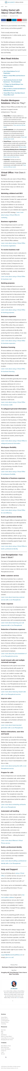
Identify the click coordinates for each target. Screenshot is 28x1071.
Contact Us (3, 1050)
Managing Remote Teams (7, 1039)
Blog (2, 1031)
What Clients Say (5, 1047)
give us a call (9, 957)
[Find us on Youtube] (12, 1057)
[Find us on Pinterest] (16, 1057)
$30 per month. (22, 147)
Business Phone (4, 1022)
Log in (2, 1052)
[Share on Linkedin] (14, 20)
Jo (17, 997)
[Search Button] (26, 2)
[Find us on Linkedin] (9, 1057)
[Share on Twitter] (8, 20)
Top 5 (6, 6)
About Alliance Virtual (6, 1045)
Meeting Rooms (4, 1019)
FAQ (2, 1033)
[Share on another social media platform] (24, 20)
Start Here (3, 1030)
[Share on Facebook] (3, 20)
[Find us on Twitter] (6, 1057)
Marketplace (4, 1034)
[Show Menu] (1, 2)
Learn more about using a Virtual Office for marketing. (12, 214)
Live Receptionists (5, 1020)
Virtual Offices (4, 1017)
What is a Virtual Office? (6, 1036)
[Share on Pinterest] (19, 20)
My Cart (3, 1053)
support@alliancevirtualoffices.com (12, 955)
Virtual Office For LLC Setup (7, 1038)
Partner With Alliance (5, 1049)
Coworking (3, 1023)
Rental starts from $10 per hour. (11, 157)
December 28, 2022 (14, 15)
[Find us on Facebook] (2, 1057)
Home (2, 6)
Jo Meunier (4, 15)
